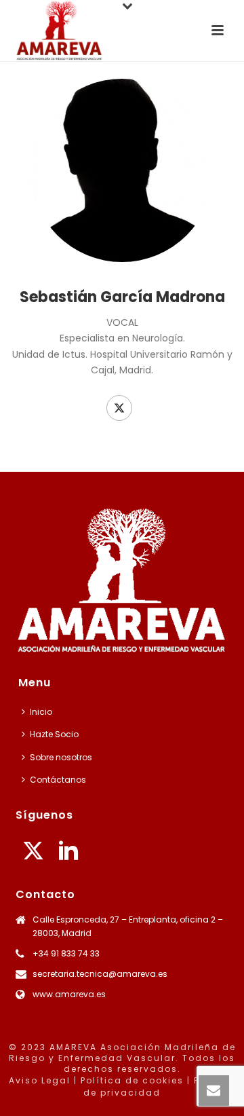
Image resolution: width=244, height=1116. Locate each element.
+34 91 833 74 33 (66, 953)
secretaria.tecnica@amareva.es (100, 974)
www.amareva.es (69, 994)
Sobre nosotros (61, 757)
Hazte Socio (54, 734)
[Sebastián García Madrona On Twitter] (119, 408)
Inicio (41, 712)
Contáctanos (58, 779)
